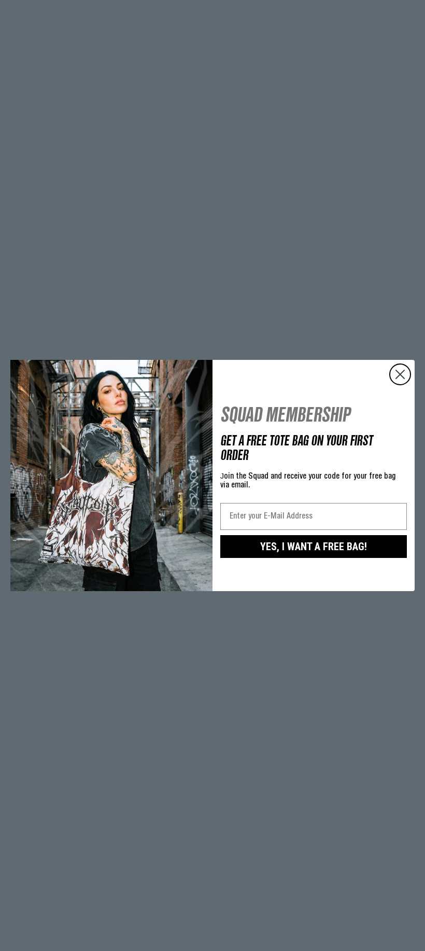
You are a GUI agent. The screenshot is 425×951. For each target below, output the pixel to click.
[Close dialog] (400, 374)
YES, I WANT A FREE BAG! (313, 546)
